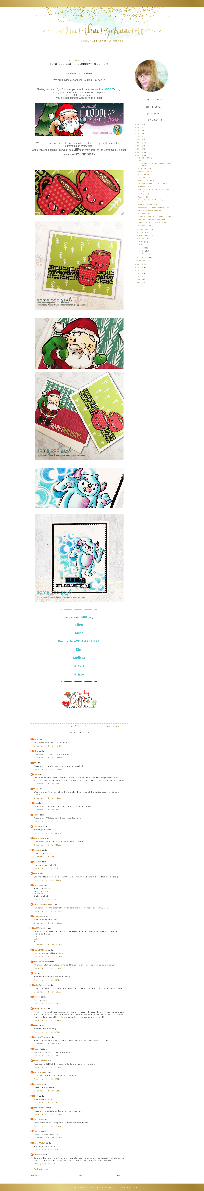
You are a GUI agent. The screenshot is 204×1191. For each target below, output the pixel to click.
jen (34, 762)
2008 (139, 283)
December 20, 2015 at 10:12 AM (48, 1149)
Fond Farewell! (144, 174)
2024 (139, 127)
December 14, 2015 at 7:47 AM (47, 856)
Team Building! (144, 197)
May (141, 248)
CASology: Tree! (145, 213)
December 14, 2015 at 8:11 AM (47, 880)
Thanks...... (143, 161)
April (142, 251)
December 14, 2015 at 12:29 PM (48, 956)
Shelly (35, 1096)
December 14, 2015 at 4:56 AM (47, 821)
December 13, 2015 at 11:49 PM (48, 769)
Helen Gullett (39, 1142)
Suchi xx (38, 794)
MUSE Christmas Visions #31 (150, 211)
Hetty (35, 739)
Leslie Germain (40, 1060)
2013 (139, 267)
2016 (139, 152)
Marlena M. (38, 916)
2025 (139, 124)
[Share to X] (72, 726)
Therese (36, 1131)
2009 (139, 280)
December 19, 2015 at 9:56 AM (47, 1126)
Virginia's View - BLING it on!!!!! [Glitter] (155, 217)
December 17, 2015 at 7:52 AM (47, 1102)
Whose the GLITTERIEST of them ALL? (153, 208)
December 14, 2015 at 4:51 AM (47, 809)
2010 (139, 276)
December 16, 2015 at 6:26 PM (47, 1090)
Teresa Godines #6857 (43, 904)
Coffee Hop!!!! (144, 194)
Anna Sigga (38, 1119)
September (144, 235)
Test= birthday (144, 177)
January (144, 260)
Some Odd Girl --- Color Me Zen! (152, 222)
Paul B (36, 774)
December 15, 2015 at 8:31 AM (47, 1003)
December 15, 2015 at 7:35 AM (47, 991)
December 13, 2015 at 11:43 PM (48, 757)
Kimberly (65, 641)
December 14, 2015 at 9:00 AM (47, 899)
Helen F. (37, 996)
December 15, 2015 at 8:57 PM (47, 1043)
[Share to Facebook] (75, 726)
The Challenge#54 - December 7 (152, 219)
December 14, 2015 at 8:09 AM (47, 868)
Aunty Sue (37, 826)
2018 (139, 146)
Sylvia (35, 751)
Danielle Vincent (40, 1037)
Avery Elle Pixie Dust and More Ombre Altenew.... (154, 164)
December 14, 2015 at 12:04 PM (48, 944)
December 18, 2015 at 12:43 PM (48, 1114)
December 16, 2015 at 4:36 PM (47, 1067)
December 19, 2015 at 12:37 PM (48, 1137)
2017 (139, 149)
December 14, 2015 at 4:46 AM (47, 797)
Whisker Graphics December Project (153, 183)
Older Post (122, 1175)
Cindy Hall (37, 1154)
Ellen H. (36, 873)
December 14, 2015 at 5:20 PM (47, 980)
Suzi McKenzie (39, 928)
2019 (139, 143)
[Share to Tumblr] (82, 726)
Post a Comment (42, 1169)
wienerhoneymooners (83, 1187)
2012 (139, 270)
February (144, 257)
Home (79, 1175)
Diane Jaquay (39, 838)
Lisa (35, 803)
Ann (35, 973)
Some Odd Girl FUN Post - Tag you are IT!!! (154, 201)
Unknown (37, 850)
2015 (139, 155)
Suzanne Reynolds (41, 961)
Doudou (37, 1048)
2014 (139, 264)
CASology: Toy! (144, 186)
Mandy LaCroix (40, 1107)
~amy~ (36, 814)
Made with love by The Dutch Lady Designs (117, 1187)
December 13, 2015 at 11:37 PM (48, 745)
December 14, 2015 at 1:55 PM (47, 968)
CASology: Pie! (144, 225)
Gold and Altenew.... (147, 180)
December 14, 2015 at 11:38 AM (48, 922)
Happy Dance (39, 1008)
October (144, 232)
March (143, 254)
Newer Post (37, 1175)
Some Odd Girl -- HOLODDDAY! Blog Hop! (153, 190)
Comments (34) (111, 726)
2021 (139, 137)
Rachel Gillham (40, 949)
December (144, 158)
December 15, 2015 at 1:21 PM (47, 1020)
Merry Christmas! (145, 171)
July (141, 242)
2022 (139, 133)
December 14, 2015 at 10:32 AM (48, 911)
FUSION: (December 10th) (149, 205)
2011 (139, 273)
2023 (139, 130)
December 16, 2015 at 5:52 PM (47, 1079)
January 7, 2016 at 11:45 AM (46, 1163)
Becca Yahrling (40, 1072)
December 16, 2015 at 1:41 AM (47, 1055)
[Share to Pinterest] (79, 726)
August (143, 238)
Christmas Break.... (146, 168)
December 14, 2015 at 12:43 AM (48, 783)
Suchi (35, 788)
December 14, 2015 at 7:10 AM (47, 845)
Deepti (36, 1025)
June (141, 245)
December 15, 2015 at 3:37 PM (47, 1032)
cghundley (38, 885)
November (144, 229)
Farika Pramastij (40, 985)
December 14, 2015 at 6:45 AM (47, 833)
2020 (139, 140)
